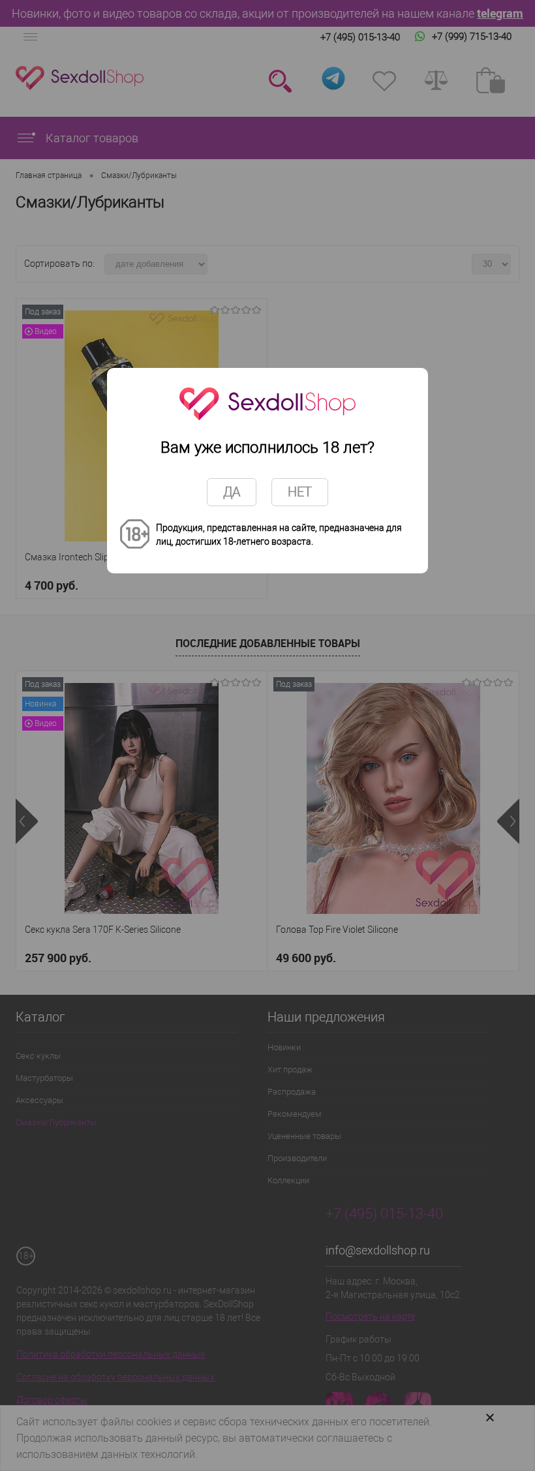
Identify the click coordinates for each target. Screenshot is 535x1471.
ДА (231, 492)
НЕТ (300, 492)
